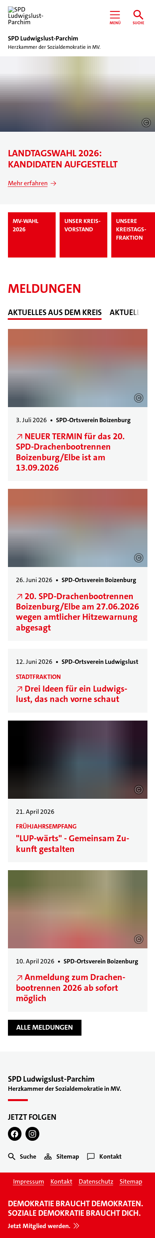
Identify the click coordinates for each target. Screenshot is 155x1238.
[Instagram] (32, 1134)
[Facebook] (15, 1134)
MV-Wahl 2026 (25, 225)
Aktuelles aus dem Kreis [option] (55, 312)
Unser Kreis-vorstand (82, 225)
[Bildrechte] (146, 122)
